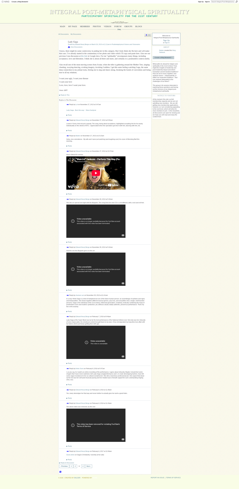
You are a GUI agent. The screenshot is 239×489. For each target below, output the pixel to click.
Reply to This (64, 95)
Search (237, 1)
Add (149, 35)
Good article (70, 455)
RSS (60, 472)
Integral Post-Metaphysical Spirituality (119, 11)
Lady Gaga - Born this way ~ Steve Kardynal (81, 110)
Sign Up (201, 2)
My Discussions (76, 34)
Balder (78, 135)
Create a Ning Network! (20, 2)
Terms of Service (173, 478)
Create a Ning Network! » (163, 57)
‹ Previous (64, 466)
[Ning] (5, 1)
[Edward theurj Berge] (62, 47)
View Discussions (76, 47)
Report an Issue (157, 478)
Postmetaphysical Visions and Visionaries (126, 44)
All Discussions (63, 34)
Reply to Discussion (66, 463)
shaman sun (80, 295)
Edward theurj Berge (82, 44)
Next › (89, 466)
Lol (77, 104)
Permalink (68, 104)
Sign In (207, 2)
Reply (69, 115)
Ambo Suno (80, 368)
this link (84, 56)
